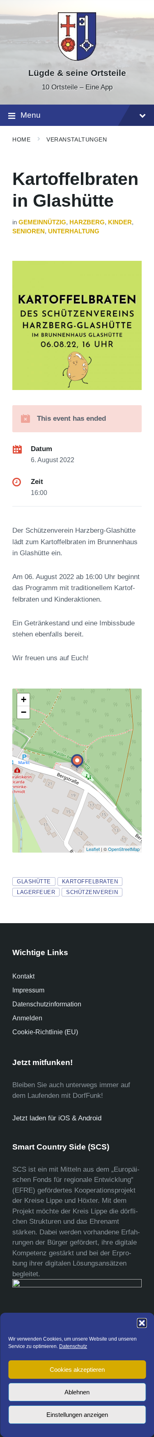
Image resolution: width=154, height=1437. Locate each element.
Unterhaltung (73, 231)
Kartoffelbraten (90, 881)
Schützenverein (92, 892)
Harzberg (87, 222)
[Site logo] (77, 58)
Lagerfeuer (36, 892)
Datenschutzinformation (46, 1004)
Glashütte (34, 881)
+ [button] (23, 699)
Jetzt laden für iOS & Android (56, 1118)
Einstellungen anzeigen (77, 1414)
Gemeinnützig (42, 222)
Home (21, 139)
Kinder (120, 222)
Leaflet (93, 849)
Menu (31, 115)
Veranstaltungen (76, 139)
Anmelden (27, 1018)
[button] (142, 1323)
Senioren (28, 231)
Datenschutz (73, 1346)
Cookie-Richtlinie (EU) (45, 1032)
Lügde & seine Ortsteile (77, 73)
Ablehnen (77, 1392)
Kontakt (23, 976)
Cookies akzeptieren (77, 1369)
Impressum (28, 990)
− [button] (23, 712)
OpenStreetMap (124, 849)
